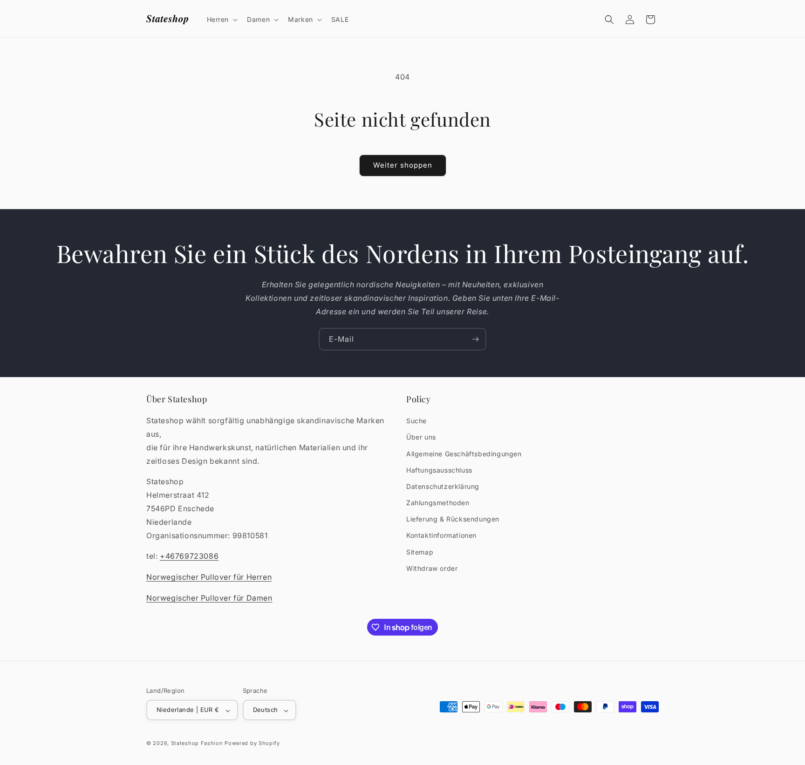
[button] (221, 19)
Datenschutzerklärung (442, 486)
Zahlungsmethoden (438, 503)
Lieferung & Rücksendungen (452, 519)
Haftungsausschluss (439, 470)
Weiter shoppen (402, 165)
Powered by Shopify (252, 743)
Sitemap (419, 552)
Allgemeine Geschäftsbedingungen (464, 454)
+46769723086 (189, 556)
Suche (416, 421)
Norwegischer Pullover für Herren (209, 577)
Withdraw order (431, 568)
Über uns (421, 437)
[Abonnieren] (475, 339)
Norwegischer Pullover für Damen (209, 598)
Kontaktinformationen (441, 536)
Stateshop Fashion (197, 743)
